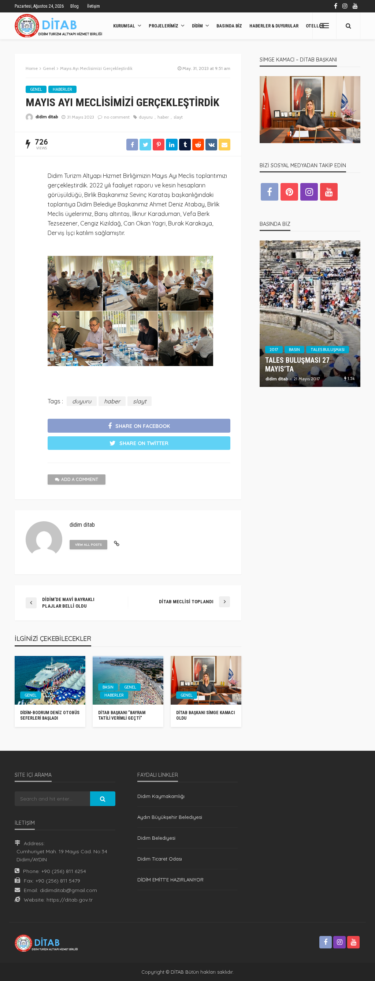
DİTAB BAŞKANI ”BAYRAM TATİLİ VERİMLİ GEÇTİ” (121, 715)
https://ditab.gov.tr (70, 899)
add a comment (79, 479)
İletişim (93, 6)
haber (163, 117)
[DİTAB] (60, 25)
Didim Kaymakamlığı (161, 796)
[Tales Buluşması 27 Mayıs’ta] (310, 313)
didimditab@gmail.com (68, 890)
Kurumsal (124, 26)
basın (108, 687)
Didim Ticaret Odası (159, 859)
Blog (74, 6)
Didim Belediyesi (156, 838)
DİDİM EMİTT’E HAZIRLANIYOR (170, 880)
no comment (117, 117)
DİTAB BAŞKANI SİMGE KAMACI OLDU (205, 715)
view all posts (88, 544)
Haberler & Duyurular (273, 26)
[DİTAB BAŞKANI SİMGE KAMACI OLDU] (206, 680)
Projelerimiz (163, 26)
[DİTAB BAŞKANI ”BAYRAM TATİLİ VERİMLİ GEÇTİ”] (128, 680)
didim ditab (47, 116)
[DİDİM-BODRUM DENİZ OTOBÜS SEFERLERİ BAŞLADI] (50, 680)
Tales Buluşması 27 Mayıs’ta (297, 365)
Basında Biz (229, 26)
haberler (62, 89)
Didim (197, 26)
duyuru (146, 117)
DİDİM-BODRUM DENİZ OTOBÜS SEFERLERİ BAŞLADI (49, 715)
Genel (36, 89)
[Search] (348, 25)
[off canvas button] (324, 25)
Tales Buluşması (328, 349)
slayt (178, 117)
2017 (274, 349)
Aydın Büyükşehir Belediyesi (169, 817)
